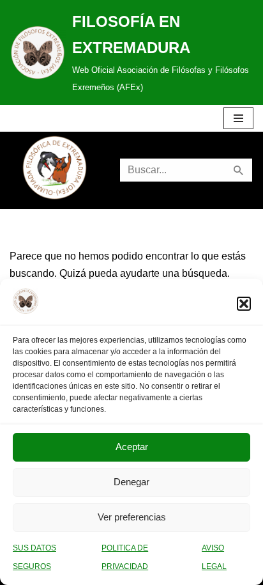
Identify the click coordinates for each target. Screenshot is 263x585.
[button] (243, 303)
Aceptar (132, 446)
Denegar (131, 481)
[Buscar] (239, 170)
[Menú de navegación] (238, 118)
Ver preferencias (132, 516)
